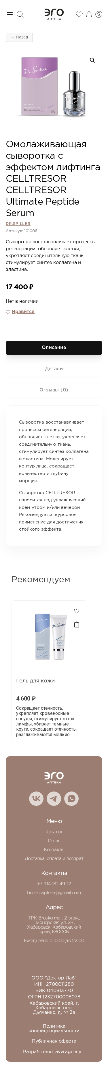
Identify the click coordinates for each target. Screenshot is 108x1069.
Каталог (54, 832)
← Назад (19, 37)
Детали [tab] (54, 369)
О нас (54, 841)
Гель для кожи (35, 681)
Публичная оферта (54, 1041)
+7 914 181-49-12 (54, 884)
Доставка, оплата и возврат (54, 859)
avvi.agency (68, 1052)
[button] (92, 60)
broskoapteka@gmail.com (54, 893)
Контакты (54, 850)
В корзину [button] (76, 624)
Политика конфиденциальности (54, 1028)
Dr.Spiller (18, 224)
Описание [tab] (54, 348)
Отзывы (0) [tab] (54, 390)
